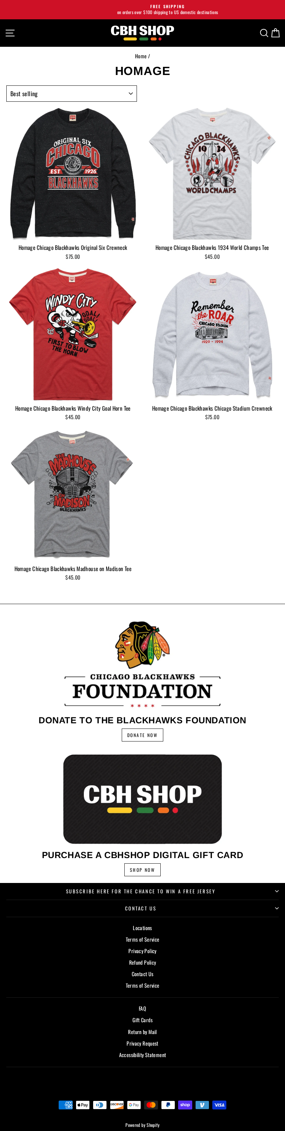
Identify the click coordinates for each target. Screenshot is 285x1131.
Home (141, 56)
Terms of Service (143, 939)
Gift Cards (142, 1020)
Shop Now (142, 870)
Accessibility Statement (142, 1055)
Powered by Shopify (142, 1125)
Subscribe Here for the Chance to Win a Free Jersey (141, 891)
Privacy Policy (142, 951)
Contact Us (141, 908)
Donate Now (142, 735)
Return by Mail (142, 1032)
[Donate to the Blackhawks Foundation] (142, 664)
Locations (142, 928)
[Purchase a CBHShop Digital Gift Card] (142, 798)
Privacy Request (142, 1043)
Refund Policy (142, 962)
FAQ (142, 1008)
